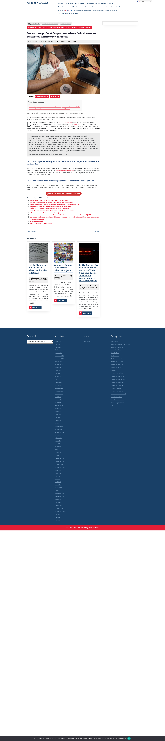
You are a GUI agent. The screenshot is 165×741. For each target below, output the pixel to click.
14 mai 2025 (85, 285)
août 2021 (58, 435)
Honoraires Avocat (90, 7)
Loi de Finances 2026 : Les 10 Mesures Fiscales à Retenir (38, 269)
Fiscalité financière (116, 397)
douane (76, 124)
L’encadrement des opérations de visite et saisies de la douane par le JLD (54, 205)
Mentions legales (116, 7)
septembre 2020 (60, 467)
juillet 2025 (58, 370)
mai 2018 (57, 514)
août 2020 (58, 470)
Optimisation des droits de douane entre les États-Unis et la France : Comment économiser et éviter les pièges (88, 273)
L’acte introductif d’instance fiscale (41, 223)
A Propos (60, 3)
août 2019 (58, 499)
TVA (112, 405)
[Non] (163, 738)
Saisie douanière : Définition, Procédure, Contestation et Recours (52, 211)
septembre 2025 (60, 364)
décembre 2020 (59, 458)
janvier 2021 (58, 455)
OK (129, 738)
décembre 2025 (59, 356)
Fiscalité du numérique (117, 385)
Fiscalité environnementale (118, 394)
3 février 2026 (35, 278)
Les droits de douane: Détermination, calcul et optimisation (50, 209)
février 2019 (58, 505)
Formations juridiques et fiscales (68, 7)
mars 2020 (58, 485)
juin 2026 (57, 344)
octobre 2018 (59, 508)
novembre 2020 (59, 461)
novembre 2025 (59, 359)
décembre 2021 (59, 426)
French (141, 1)
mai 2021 (57, 444)
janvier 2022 (58, 423)
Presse (82, 7)
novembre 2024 (59, 391)
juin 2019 (57, 502)
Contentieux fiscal (116, 350)
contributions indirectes (65, 171)
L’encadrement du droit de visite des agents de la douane (49, 200)
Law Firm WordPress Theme (76, 528)
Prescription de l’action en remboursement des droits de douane (51, 202)
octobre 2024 (59, 394)
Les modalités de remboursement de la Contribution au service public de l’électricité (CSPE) (60, 215)
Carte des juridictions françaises (68, 13)
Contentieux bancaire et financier (120, 344)
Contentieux (114, 341)
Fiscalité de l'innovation (117, 376)
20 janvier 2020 (60, 275)
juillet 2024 (58, 400)
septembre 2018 (60, 511)
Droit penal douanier (117, 362)
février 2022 (58, 420)
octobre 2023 (59, 405)
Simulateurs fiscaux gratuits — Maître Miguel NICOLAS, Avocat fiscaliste (95, 10)
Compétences (69, 3)
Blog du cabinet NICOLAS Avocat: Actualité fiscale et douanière (94, 3)
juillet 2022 (58, 414)
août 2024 (58, 397)
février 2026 (58, 350)
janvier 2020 (58, 490)
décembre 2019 (59, 493)
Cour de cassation (65, 122)
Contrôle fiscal (115, 353)
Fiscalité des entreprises (118, 379)
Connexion (87, 341)
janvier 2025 (58, 385)
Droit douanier (65, 24)
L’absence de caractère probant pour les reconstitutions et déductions (49, 109)
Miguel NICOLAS (37, 3)
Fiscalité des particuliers (118, 382)
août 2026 (58, 341)
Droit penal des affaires (117, 359)
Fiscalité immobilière (117, 373)
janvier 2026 (58, 353)
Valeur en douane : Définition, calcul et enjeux (45, 213)
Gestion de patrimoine (117, 403)
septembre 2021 (60, 432)
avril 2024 (58, 403)
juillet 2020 (58, 473)
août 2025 (58, 367)
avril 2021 (58, 447)
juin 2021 (57, 441)
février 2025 (58, 382)
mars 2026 (58, 347)
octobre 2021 (59, 429)
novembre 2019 (59, 496)
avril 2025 (58, 376)
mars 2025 (58, 379)
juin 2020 (57, 476)
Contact (60, 10)
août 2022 (58, 411)
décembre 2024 (59, 388)
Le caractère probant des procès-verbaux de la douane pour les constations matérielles (54, 107)
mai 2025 (57, 373)
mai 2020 (57, 479)
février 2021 (58, 452)
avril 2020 (58, 482)
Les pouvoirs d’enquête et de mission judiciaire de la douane (50, 207)
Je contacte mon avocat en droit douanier (63, 194)
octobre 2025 (59, 362)
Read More (37, 307)
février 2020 (58, 488)
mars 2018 (58, 517)
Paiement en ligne (103, 7)
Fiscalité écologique (116, 388)
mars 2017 (58, 520)
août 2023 (58, 408)
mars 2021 (58, 449)
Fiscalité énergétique (117, 391)
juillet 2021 (58, 438)
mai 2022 (57, 417)
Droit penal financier (117, 364)
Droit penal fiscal (116, 367)
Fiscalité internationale (117, 400)
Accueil (29, 113)
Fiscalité (113, 370)
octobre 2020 (59, 464)
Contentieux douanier (50, 24)
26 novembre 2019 (35, 41)
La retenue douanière (37, 221)
